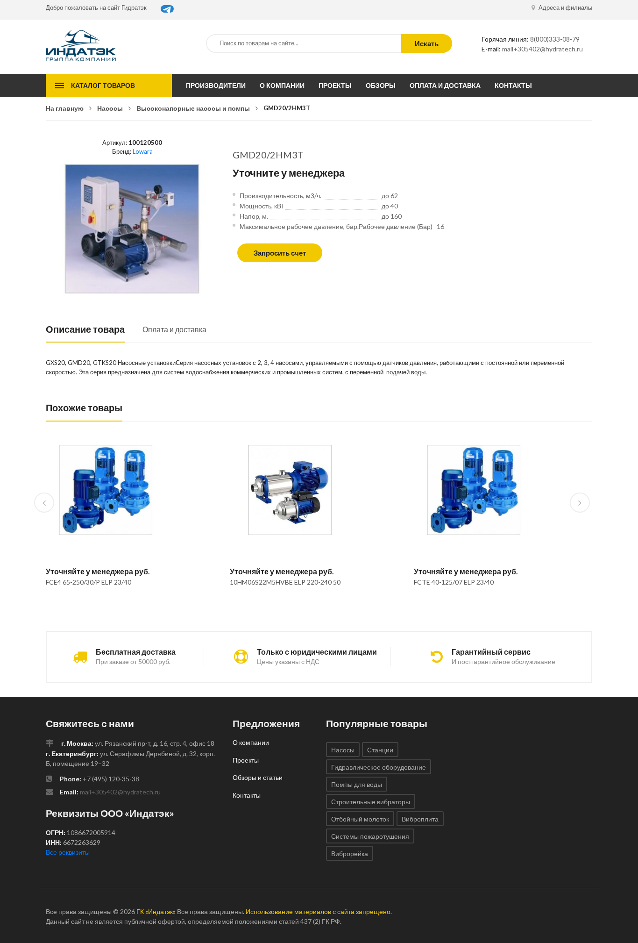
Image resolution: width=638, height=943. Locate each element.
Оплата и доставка (445, 85)
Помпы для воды (356, 784)
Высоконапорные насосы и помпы (193, 108)
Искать (427, 43)
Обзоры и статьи (258, 777)
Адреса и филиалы (564, 7)
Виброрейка (349, 853)
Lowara (143, 151)
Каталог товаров (103, 85)
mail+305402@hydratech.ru (542, 49)
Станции (380, 750)
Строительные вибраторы (370, 802)
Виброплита (420, 819)
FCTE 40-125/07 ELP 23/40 (454, 582)
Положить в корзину (102, 606)
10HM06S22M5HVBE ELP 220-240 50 (285, 582)
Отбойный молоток (360, 819)
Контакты (513, 85)
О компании (282, 85)
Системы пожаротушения (370, 836)
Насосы (110, 108)
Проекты (335, 85)
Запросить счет (280, 253)
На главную (65, 108)
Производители (216, 85)
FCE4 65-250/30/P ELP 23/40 (88, 582)
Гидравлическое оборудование (378, 767)
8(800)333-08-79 (555, 39)
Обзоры (381, 85)
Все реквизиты (68, 852)
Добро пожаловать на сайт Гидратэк (96, 7)
